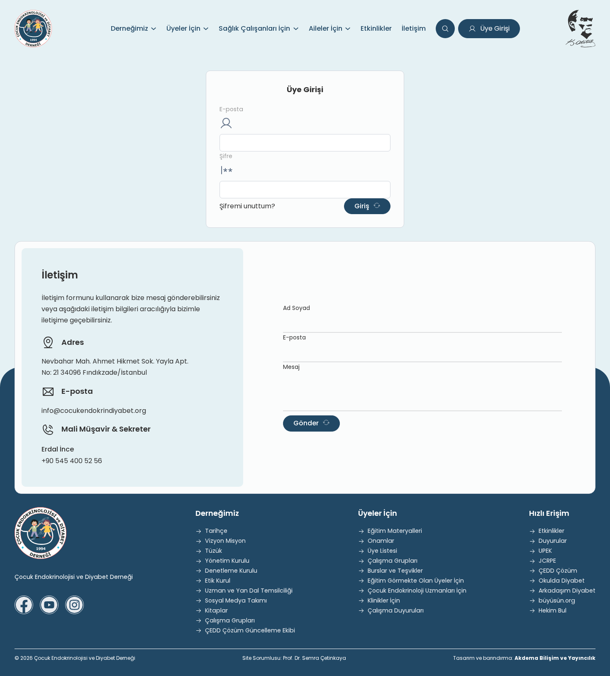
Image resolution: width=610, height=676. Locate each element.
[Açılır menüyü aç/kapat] (153, 29)
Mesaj (291, 367)
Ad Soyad (296, 308)
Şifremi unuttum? (247, 206)
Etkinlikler (376, 28)
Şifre (226, 156)
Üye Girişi (495, 28)
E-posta (231, 109)
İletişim (414, 28)
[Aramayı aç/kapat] (445, 28)
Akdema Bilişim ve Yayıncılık (555, 657)
